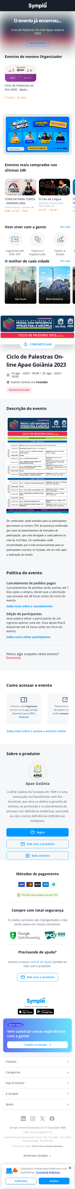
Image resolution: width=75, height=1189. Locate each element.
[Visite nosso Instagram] (32, 1118)
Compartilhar (41, 344)
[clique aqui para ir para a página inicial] (38, 5)
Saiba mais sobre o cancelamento (29, 606)
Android (24, 717)
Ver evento (37, 43)
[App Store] (26, 1011)
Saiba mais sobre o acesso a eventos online (36, 731)
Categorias (13, 1072)
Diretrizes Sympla (36, 1155)
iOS (32, 713)
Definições (21, 1181)
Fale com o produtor (41, 844)
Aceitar (54, 1181)
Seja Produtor (15, 1083)
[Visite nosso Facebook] (52, 1118)
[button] (11, 1171)
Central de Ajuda (40, 962)
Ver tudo (65, 226)
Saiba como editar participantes (28, 637)
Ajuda (9, 1104)
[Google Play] (45, 1011)
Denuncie (13, 658)
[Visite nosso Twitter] (42, 1118)
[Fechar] (70, 1167)
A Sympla (12, 1093)
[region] (38, 1175)
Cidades (11, 1061)
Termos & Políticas (48, 1172)
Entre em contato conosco (47, 1146)
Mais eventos (41, 856)
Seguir (40, 832)
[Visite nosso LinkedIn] (23, 1118)
